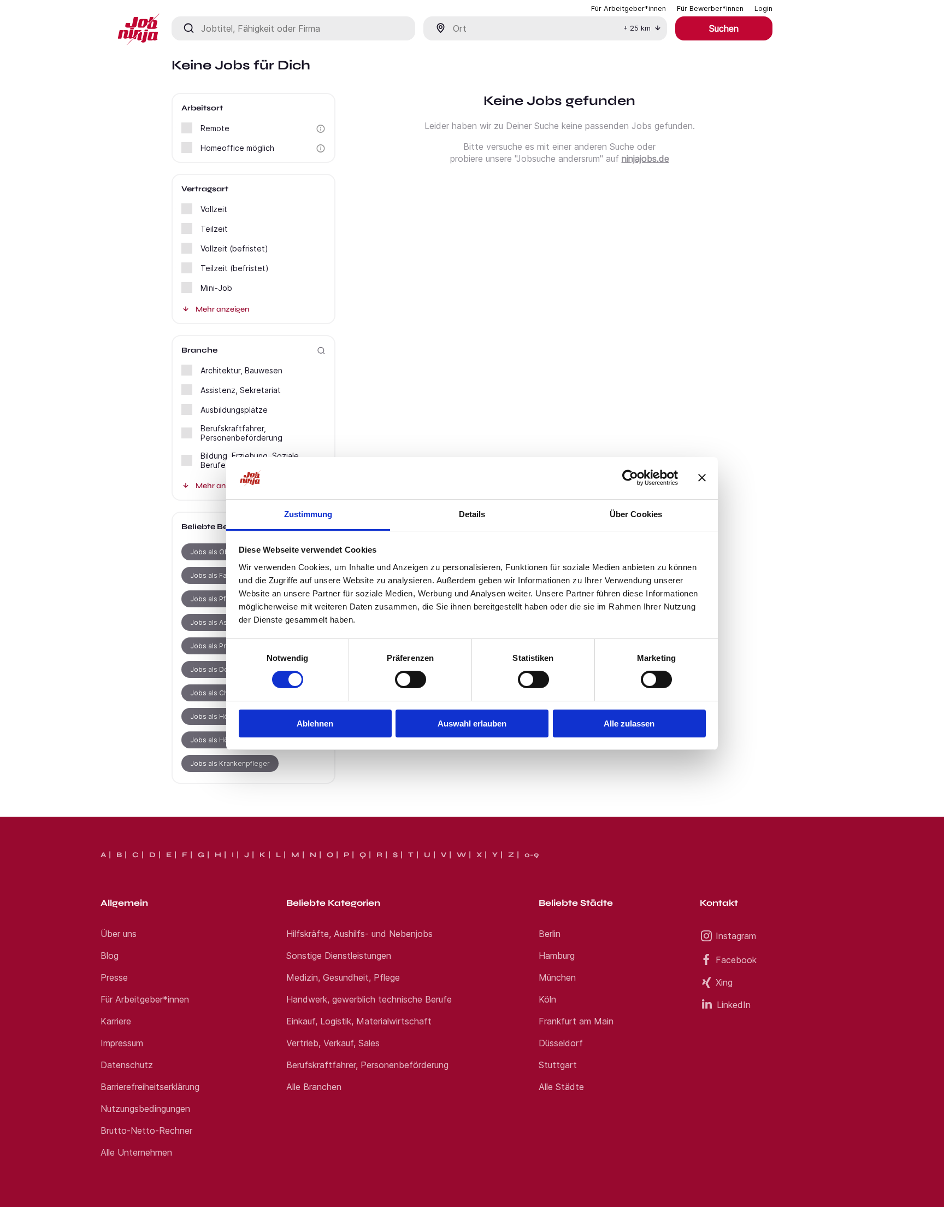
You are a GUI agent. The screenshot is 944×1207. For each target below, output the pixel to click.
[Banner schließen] (702, 478)
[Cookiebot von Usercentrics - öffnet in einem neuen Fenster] (630, 478)
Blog (110, 955)
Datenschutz (127, 1064)
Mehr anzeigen (222, 309)
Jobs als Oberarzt (219, 552)
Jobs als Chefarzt (218, 693)
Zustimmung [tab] (308, 514)
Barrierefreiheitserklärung (150, 1086)
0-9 (531, 855)
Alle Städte (561, 1086)
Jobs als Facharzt (218, 575)
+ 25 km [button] (637, 28)
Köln (547, 999)
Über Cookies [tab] (636, 514)
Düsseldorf (561, 1043)
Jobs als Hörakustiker (225, 740)
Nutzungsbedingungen (145, 1108)
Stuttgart (558, 1064)
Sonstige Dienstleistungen (338, 955)
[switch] (410, 679)
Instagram (736, 935)
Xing (724, 982)
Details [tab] (472, 514)
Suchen (724, 28)
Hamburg (557, 955)
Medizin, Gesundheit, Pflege (343, 977)
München (557, 977)
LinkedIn (734, 1004)
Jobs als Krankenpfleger (230, 763)
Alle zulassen (629, 723)
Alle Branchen (313, 1086)
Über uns (119, 933)
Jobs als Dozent (216, 669)
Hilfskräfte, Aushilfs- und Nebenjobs (359, 933)
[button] (321, 128)
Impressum (122, 1043)
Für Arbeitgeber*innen (145, 999)
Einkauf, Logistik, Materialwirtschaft (359, 1021)
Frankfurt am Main (576, 1021)
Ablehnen (315, 723)
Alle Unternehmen (136, 1152)
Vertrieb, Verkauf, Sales (333, 1043)
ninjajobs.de (645, 158)
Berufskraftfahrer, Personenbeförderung (367, 1064)
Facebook (736, 959)
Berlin (549, 933)
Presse (114, 977)
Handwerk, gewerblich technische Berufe (369, 999)
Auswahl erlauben (472, 723)
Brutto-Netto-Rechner (146, 1130)
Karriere (116, 1021)
